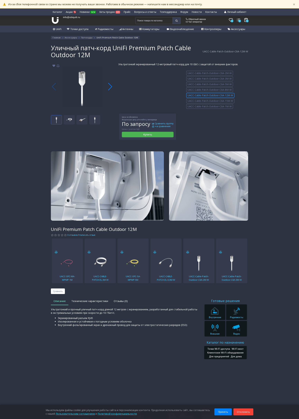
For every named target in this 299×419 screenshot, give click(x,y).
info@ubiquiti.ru (71, 17)
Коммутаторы (150, 29)
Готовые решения (225, 301)
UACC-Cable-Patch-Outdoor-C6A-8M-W (210, 89)
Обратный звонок (197, 19)
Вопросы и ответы (145, 12)
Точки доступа (79, 29)
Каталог (57, 12)
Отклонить (243, 411)
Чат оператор (195, 22)
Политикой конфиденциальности (117, 413)
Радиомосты (105, 29)
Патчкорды (87, 37)
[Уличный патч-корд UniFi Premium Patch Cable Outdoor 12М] (82, 87)
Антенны (127, 29)
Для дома (236, 356)
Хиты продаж (109, 12)
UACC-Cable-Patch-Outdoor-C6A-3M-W (210, 78)
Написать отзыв (87, 235)
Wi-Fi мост (237, 348)
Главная (57, 37)
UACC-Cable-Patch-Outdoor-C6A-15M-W (210, 100)
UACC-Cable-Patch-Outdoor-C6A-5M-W (210, 84)
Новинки (87, 12)
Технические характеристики (89, 301)
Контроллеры (212, 29)
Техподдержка (168, 12)
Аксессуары (237, 29)
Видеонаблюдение (181, 29)
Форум (184, 12)
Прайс (127, 12)
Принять (223, 411)
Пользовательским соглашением (75, 413)
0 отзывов (72, 235)
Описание (59, 301)
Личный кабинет (236, 12)
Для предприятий (219, 356)
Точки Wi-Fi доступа (218, 348)
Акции (71, 12)
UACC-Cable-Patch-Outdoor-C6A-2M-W (210, 73)
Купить (147, 134)
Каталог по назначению (225, 342)
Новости (197, 12)
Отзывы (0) (121, 301)
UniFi (58, 29)
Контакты (211, 12)
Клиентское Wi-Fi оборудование (225, 352)
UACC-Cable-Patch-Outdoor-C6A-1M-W (210, 106)
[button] (110, 86)
